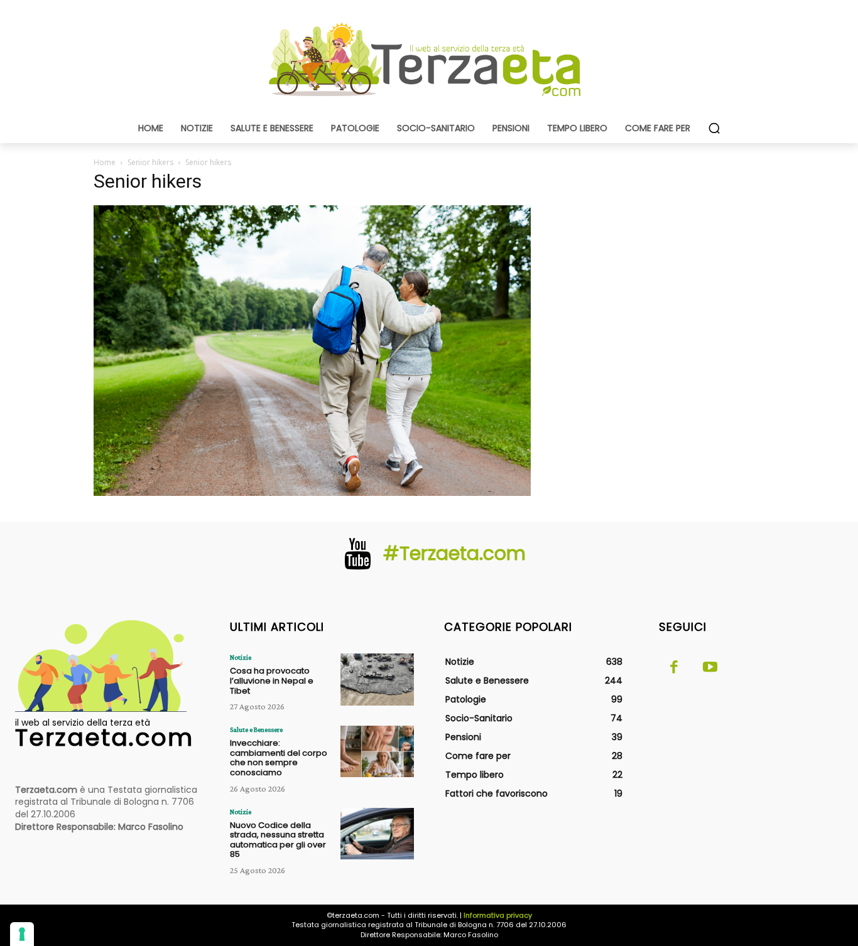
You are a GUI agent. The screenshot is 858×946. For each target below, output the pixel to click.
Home (105, 162)
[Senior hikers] (312, 492)
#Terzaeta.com (454, 553)
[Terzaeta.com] (429, 59)
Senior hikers (150, 162)
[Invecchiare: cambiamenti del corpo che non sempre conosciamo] (377, 751)
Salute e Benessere (256, 729)
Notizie (240, 657)
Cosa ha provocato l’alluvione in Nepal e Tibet (271, 680)
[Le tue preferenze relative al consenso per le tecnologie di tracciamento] (22, 934)
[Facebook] (674, 668)
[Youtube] (710, 668)
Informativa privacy (498, 915)
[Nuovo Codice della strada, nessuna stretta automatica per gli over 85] (377, 833)
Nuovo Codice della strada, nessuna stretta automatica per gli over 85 (278, 840)
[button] (714, 128)
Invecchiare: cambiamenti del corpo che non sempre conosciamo (278, 757)
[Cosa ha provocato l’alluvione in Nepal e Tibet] (377, 679)
